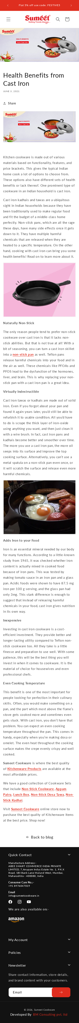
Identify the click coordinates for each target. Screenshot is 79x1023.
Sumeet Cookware (25, 809)
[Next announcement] (71, 5)
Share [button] (12, 103)
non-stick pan (23, 354)
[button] (8, 19)
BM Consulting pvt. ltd (50, 1014)
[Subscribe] (61, 992)
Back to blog (42, 837)
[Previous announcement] (7, 5)
